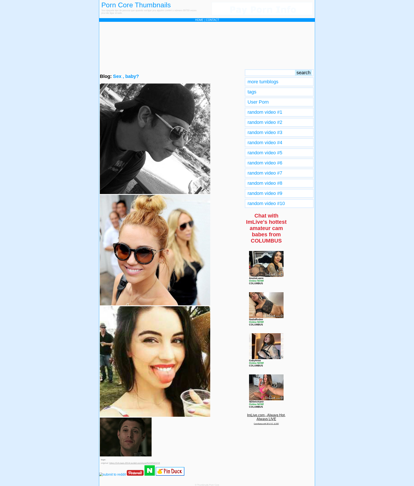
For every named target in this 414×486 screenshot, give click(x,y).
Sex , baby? (126, 76)
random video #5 (265, 152)
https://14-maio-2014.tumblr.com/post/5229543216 (134, 463)
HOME (199, 20)
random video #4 (265, 142)
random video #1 (265, 112)
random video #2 (265, 122)
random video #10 (266, 203)
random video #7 (265, 173)
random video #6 (265, 163)
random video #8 (265, 183)
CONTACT (212, 20)
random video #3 (265, 132)
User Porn (258, 102)
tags (252, 92)
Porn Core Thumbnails (136, 5)
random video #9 (265, 193)
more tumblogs (263, 81)
